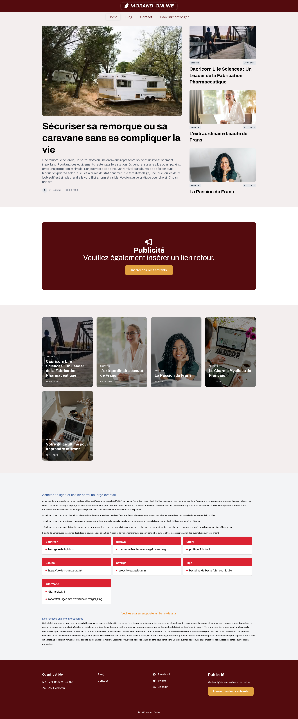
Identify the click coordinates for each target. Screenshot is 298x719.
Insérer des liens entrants (149, 270)
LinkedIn (163, 686)
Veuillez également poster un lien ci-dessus (149, 613)
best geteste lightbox (61, 549)
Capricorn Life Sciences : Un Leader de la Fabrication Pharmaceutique (221, 75)
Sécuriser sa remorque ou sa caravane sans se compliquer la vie (111, 138)
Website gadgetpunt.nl (132, 570)
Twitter (162, 680)
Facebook (164, 674)
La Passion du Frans (212, 191)
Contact (146, 17)
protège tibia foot (199, 549)
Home (113, 17)
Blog (128, 17)
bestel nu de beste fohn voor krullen (211, 570)
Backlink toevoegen (175, 17)
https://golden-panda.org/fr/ (65, 570)
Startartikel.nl (56, 591)
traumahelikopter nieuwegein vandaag (142, 549)
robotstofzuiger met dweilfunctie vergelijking (75, 599)
